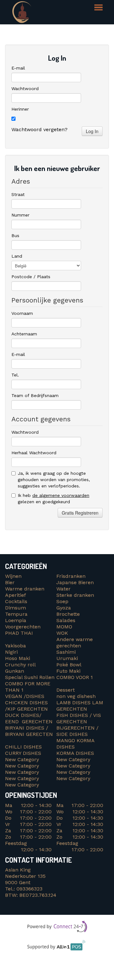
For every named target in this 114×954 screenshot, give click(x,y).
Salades (65, 620)
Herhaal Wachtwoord (33, 452)
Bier (10, 582)
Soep (62, 601)
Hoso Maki (17, 658)
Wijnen (13, 576)
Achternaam (24, 333)
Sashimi (66, 652)
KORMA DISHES (76, 753)
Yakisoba (15, 646)
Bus (15, 235)
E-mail (18, 67)
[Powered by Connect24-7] (57, 928)
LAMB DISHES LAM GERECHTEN (79, 706)
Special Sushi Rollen (29, 677)
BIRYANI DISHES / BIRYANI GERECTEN (29, 731)
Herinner (20, 109)
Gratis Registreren (80, 513)
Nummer (20, 214)
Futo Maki (68, 671)
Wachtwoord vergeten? (39, 129)
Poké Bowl (68, 665)
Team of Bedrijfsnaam (35, 395)
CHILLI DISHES (25, 747)
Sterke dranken (75, 595)
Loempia (15, 620)
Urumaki (67, 658)
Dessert (65, 690)
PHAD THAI (19, 633)
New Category (22, 759)
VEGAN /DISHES (26, 696)
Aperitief (15, 595)
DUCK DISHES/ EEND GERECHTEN (29, 718)
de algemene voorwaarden (60, 495)
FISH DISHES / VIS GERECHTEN (78, 718)
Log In (92, 131)
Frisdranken (71, 576)
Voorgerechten (23, 627)
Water (63, 589)
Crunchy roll (20, 665)
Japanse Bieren (75, 582)
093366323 (29, 889)
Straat (18, 194)
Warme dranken (24, 589)
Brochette (68, 614)
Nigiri (11, 652)
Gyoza (63, 608)
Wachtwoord (25, 88)
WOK (62, 633)
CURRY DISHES (25, 753)
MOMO (64, 627)
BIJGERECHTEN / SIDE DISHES (77, 731)
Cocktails (16, 601)
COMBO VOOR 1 (75, 677)
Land (16, 256)
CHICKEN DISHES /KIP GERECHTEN (26, 706)
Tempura (16, 614)
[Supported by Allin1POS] (57, 947)
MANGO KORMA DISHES (75, 743)
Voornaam (22, 313)
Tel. (15, 374)
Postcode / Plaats (30, 276)
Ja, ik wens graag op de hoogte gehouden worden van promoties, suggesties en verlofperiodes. (54, 479)
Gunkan (14, 671)
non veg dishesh (76, 696)
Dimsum (15, 608)
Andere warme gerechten (74, 642)
